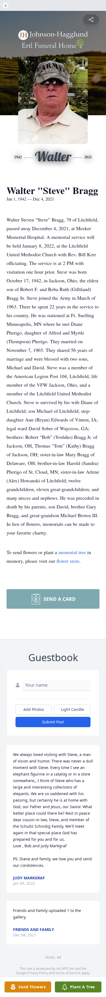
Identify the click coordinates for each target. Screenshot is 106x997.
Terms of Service (67, 973)
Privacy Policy (37, 973)
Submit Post (53, 721)
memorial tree (72, 552)
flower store (68, 561)
